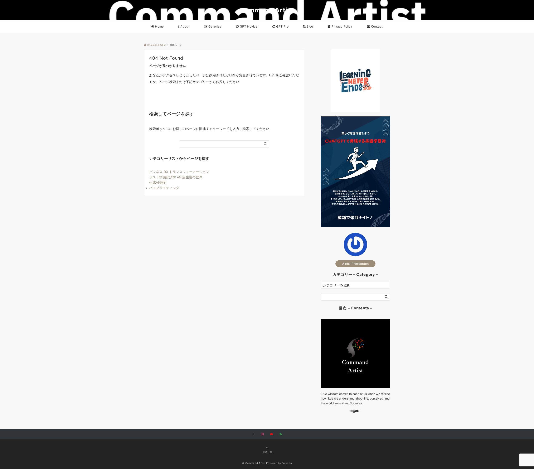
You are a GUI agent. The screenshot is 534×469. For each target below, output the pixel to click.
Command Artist (267, 10)
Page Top (267, 451)
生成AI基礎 (157, 182)
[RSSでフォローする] (281, 434)
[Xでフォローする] (253, 434)
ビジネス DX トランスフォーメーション (179, 172)
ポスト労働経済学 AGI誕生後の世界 (175, 177)
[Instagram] (354, 411)
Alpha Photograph (355, 263)
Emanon (287, 463)
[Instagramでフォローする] (262, 434)
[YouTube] (356, 411)
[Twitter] (351, 411)
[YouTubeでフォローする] (271, 434)
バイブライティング (164, 188)
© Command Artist (254, 463)
